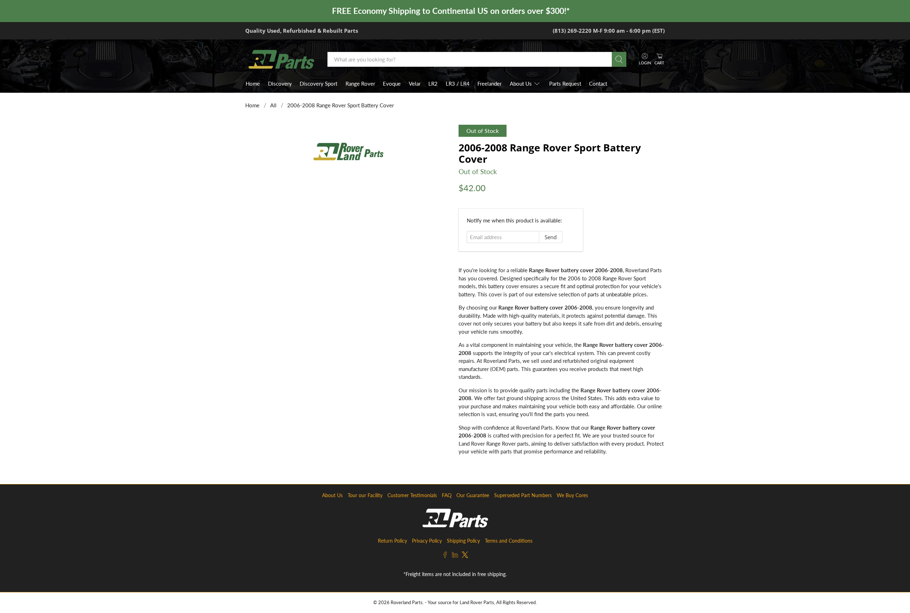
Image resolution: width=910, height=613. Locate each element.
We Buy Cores (572, 495)
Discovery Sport (318, 83)
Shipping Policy (463, 541)
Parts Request (565, 83)
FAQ (446, 495)
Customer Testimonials (412, 495)
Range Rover (360, 83)
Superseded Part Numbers (523, 495)
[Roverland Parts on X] (465, 556)
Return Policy (392, 541)
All (273, 105)
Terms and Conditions (508, 541)
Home (253, 83)
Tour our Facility (365, 495)
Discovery (280, 83)
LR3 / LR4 (458, 83)
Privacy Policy (427, 541)
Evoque (392, 83)
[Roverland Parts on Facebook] (445, 556)
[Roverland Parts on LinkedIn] (455, 556)
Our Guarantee (472, 495)
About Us (521, 83)
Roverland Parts (407, 602)
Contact (598, 83)
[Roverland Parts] (281, 59)
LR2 (433, 83)
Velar (415, 83)
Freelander (489, 83)
